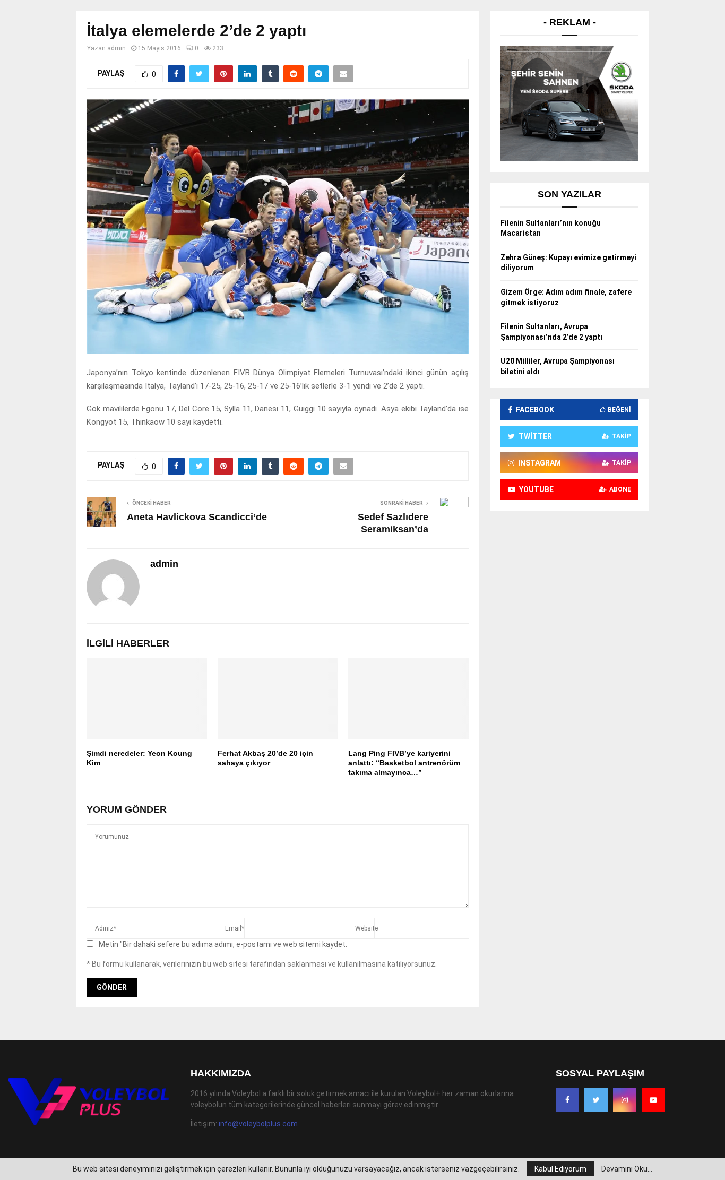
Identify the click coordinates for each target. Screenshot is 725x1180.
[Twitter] (596, 1100)
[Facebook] (567, 1100)
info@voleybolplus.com (258, 1123)
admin (116, 48)
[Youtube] (653, 1100)
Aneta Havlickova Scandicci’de (197, 517)
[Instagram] (624, 1100)
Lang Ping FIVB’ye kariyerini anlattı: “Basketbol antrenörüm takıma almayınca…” (404, 763)
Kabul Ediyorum (560, 1169)
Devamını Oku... (626, 1169)
